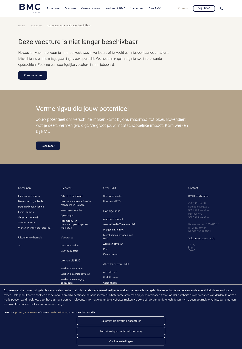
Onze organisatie (112, 196)
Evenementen (110, 254)
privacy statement (26, 312)
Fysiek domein (26, 211)
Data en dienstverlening (31, 206)
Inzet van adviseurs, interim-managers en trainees (76, 203)
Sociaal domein (26, 222)
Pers (105, 249)
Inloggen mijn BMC (113, 229)
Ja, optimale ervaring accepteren (121, 320)
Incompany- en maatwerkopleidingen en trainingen (74, 224)
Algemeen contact (113, 219)
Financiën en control (29, 196)
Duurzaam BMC (112, 201)
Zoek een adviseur (113, 243)
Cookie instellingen (121, 341)
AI (19, 245)
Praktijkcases (110, 277)
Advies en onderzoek (72, 196)
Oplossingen (110, 282)
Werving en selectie (71, 210)
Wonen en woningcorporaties (34, 227)
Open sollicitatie (69, 250)
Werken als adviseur (72, 268)
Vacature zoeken (70, 245)
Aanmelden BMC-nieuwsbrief (119, 224)
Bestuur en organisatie (30, 201)
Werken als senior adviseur (75, 273)
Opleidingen (67, 215)
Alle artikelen (110, 272)
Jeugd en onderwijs (29, 217)
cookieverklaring (58, 312)
